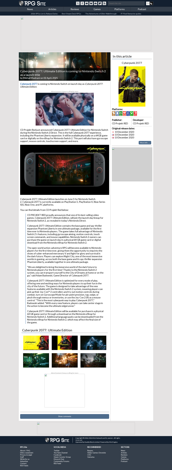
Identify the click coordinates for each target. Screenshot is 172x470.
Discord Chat (59, 459)
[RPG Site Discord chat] (95, 3)
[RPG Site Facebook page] (82, 3)
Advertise (24, 461)
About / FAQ (25, 450)
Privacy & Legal (26, 455)
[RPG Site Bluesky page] (91, 3)
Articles (52, 9)
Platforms (119, 9)
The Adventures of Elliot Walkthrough (101, 13)
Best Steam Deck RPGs (71, 13)
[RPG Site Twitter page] (78, 3)
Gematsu (90, 457)
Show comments (64, 416)
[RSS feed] (104, 3)
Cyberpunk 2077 (132, 62)
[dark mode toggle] (149, 3)
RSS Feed (57, 463)
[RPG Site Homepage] (32, 3)
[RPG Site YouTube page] (86, 3)
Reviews (75, 9)
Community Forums (61, 461)
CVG (89, 455)
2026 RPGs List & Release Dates (44, 13)
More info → (145, 143)
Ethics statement (26, 453)
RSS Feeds (24, 466)
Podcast (142, 9)
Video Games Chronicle (96, 453)
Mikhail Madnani (31, 78)
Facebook (58, 455)
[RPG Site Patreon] (100, 3)
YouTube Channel (60, 453)
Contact (23, 463)
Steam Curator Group (62, 457)
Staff (22, 457)
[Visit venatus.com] (88, 121)
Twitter (57, 450)
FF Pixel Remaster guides (131, 13)
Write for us (24, 459)
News (30, 9)
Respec (90, 450)
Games (97, 9)
